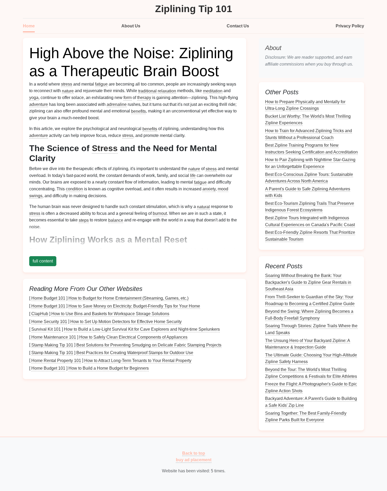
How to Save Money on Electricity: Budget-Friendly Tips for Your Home (134, 306)
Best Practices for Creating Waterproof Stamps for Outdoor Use (134, 352)
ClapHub (39, 313)
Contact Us (238, 26)
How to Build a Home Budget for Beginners (108, 368)
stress (66, 84)
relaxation (167, 90)
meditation (212, 90)
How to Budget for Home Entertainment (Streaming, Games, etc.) (128, 298)
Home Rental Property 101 (56, 360)
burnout (160, 213)
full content (43, 261)
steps (84, 220)
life (193, 175)
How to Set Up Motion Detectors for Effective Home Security (126, 321)
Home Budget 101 (48, 298)
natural (203, 206)
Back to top (193, 453)
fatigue (101, 84)
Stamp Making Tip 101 (52, 345)
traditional (147, 90)
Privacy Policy (350, 26)
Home (29, 26)
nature (68, 90)
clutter (194, 250)
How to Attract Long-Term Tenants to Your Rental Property (137, 360)
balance (115, 220)
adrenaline (117, 104)
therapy (144, 97)
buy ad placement (193, 460)
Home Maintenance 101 (53, 337)
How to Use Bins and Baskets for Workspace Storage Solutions (110, 313)
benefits (138, 111)
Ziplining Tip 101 (193, 8)
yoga (33, 97)
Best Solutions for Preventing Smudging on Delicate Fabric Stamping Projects (148, 345)
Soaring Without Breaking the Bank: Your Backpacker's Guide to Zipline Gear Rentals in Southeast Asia (308, 282)
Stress (105, 148)
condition (74, 189)
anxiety (209, 189)
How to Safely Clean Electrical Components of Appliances (133, 337)
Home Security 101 (49, 321)
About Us (130, 26)
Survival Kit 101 (46, 329)
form (127, 97)
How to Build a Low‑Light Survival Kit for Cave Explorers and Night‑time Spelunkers (142, 329)
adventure (38, 104)
